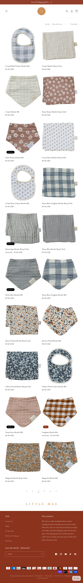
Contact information (42, 578)
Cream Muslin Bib (12, 112)
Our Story (8, 541)
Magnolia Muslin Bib (50, 478)
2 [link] (38, 491)
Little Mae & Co (18, 576)
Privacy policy (48, 576)
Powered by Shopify (28, 576)
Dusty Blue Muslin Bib (14, 295)
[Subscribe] (41, 553)
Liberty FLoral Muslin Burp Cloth (18, 387)
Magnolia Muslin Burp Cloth (16, 478)
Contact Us (9, 521)
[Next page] (56, 491)
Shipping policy (69, 576)
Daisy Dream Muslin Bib (14, 158)
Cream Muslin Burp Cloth (52, 66)
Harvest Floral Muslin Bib (51, 341)
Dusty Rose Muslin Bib (14, 432)
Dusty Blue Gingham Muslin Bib (54, 295)
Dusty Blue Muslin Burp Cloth (53, 249)
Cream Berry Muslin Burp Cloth (54, 158)
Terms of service (58, 576)
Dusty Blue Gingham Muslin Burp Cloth (57, 203)
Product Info (9, 531)
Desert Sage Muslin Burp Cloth (17, 249)
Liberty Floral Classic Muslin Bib (54, 387)
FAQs (7, 526)
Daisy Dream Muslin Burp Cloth (54, 112)
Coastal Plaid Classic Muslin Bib (17, 66)
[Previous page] (27, 491)
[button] (6, 11)
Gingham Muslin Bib (50, 432)
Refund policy (39, 576)
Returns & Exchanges (12, 536)
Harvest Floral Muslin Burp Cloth (18, 341)
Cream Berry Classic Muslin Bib (17, 203)
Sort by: (47, 24)
